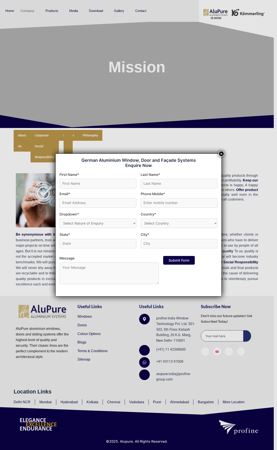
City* (145, 234)
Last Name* (150, 174)
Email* (65, 194)
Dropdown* (69, 214)
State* (65, 234)
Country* (148, 214)
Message (67, 258)
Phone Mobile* (153, 194)
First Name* (69, 174)
